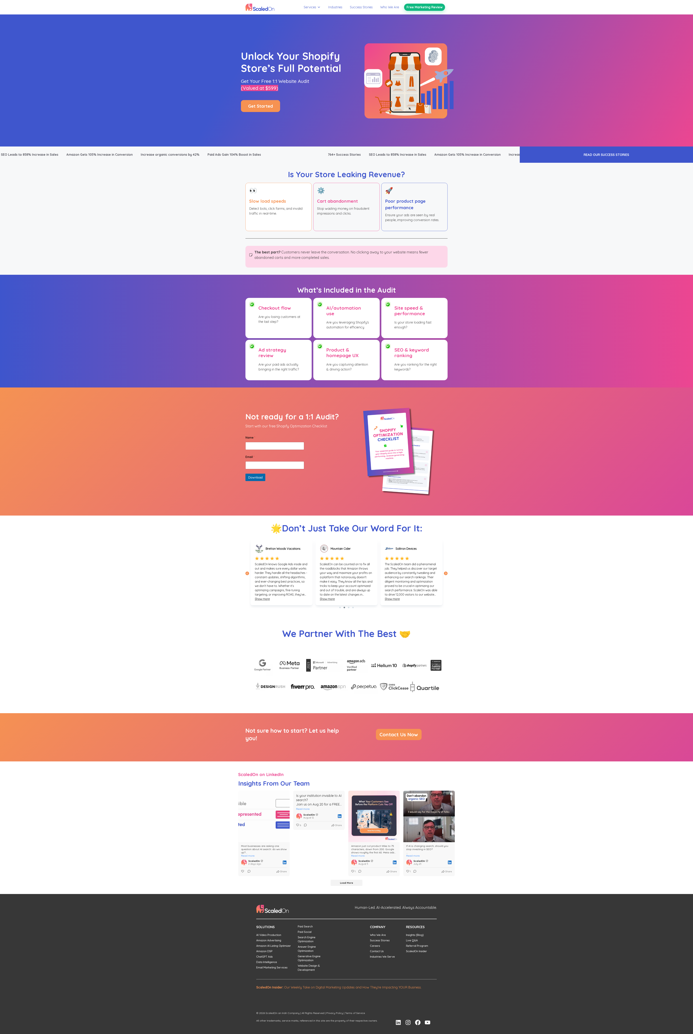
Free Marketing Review (425, 7)
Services (310, 7)
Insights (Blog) (415, 935)
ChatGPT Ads (264, 956)
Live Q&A (412, 940)
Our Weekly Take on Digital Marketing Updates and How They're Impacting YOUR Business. (338, 987)
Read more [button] (247, 855)
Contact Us (377, 951)
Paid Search (305, 926)
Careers (375, 945)
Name (250, 437)
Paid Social (304, 932)
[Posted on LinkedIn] (284, 862)
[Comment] (248, 871)
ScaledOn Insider (416, 951)
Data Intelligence (266, 962)
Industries (335, 7)
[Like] (243, 871)
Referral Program (417, 945)
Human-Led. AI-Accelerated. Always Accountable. (396, 907)
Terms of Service (355, 1013)
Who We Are (389, 7)
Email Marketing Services (271, 967)
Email (249, 457)
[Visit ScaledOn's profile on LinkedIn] (244, 862)
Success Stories (361, 7)
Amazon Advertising (268, 940)
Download (255, 477)
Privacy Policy (334, 1013)
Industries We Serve (382, 956)
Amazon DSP (264, 951)
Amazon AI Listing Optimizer (273, 945)
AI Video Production (268, 935)
